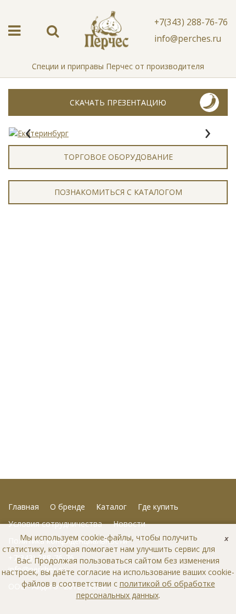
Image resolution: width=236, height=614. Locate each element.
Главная (23, 506)
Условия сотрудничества (55, 523)
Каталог (111, 506)
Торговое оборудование (118, 157)
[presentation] (28, 133)
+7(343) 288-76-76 (191, 22)
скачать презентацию (118, 102)
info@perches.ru (187, 38)
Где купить (158, 506)
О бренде (67, 506)
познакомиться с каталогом (118, 192)
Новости (129, 523)
